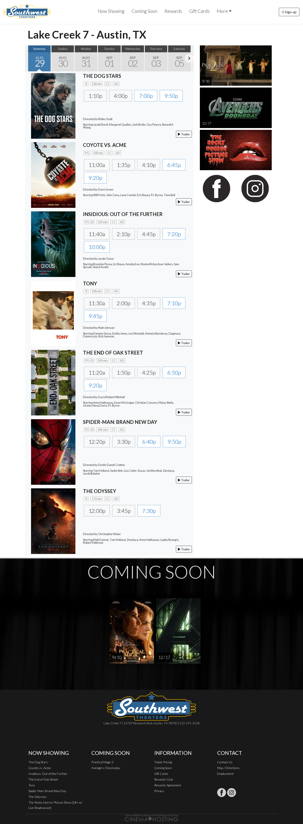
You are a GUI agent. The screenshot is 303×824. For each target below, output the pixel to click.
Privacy (159, 791)
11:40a (97, 234)
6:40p (149, 441)
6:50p (174, 372)
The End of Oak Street (43, 779)
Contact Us (224, 762)
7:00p (146, 95)
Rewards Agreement (167, 785)
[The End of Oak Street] (53, 382)
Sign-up (290, 12)
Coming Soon (144, 11)
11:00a (97, 165)
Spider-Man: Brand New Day (47, 791)
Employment (225, 773)
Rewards (173, 11)
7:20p (174, 234)
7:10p (174, 303)
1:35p (123, 165)
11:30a (97, 303)
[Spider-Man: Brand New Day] (53, 451)
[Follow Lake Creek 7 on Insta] (231, 792)
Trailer (185, 134)
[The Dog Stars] (53, 105)
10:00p (97, 246)
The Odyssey (37, 797)
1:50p (123, 372)
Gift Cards (199, 11)
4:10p (148, 165)
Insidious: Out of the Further (47, 773)
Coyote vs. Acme (39, 768)
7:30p (149, 510)
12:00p (97, 510)
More (222, 11)
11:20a (97, 372)
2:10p (123, 234)
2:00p (123, 303)
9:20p (95, 177)
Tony (31, 785)
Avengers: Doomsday (105, 768)
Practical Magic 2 (102, 762)
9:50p (171, 95)
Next (189, 58)
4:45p (148, 234)
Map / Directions (228, 768)
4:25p (148, 372)
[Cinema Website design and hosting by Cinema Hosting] (151, 817)
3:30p (123, 441)
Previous (29, 58)
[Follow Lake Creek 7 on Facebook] (221, 792)
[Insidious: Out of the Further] (53, 244)
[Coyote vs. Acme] (53, 174)
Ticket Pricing (163, 762)
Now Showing (111, 11)
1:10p (95, 95)
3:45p (123, 510)
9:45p (95, 316)
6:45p (174, 165)
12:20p (97, 441)
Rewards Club (163, 779)
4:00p (120, 95)
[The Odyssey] (53, 520)
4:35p (148, 303)
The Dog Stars (38, 762)
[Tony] (53, 313)
